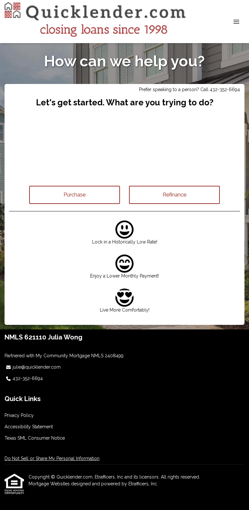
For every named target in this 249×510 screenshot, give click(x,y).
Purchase (75, 194)
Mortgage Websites (50, 483)
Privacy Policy (19, 415)
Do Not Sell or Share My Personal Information (52, 458)
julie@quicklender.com (37, 367)
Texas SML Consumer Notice (35, 438)
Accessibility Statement (29, 426)
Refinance (174, 194)
